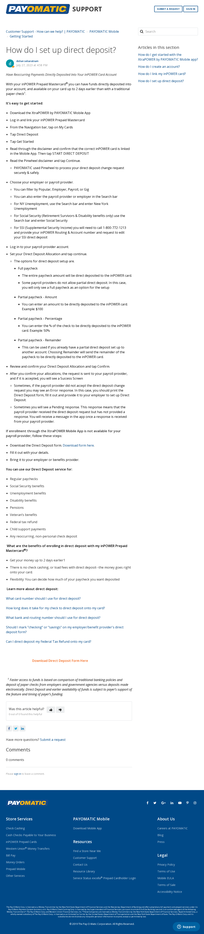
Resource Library (84, 871)
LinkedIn (23, 728)
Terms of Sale (166, 885)
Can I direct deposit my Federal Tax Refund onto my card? (48, 641)
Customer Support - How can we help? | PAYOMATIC (45, 31)
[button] (51, 710)
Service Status (82, 878)
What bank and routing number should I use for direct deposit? (53, 617)
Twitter (16, 728)
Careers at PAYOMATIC (172, 828)
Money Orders (15, 862)
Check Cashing (15, 828)
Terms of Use (166, 871)
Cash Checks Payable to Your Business (31, 835)
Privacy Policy (166, 864)
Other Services (15, 876)
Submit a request (168, 8)
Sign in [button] (190, 8)
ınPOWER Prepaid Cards (21, 842)
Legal (162, 855)
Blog (160, 835)
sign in (17, 774)
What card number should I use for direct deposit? (43, 598)
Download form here (78, 445)
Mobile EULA (165, 878)
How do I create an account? (159, 66)
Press (161, 842)
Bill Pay (10, 855)
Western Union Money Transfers (28, 848)
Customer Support (85, 858)
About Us (166, 819)
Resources (82, 841)
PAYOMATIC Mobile (104, 31)
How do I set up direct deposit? (161, 81)
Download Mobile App (87, 828)
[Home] (38, 9)
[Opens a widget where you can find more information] (186, 927)
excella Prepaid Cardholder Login (114, 878)
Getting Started (21, 36)
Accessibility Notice (169, 892)
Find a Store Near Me (87, 851)
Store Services (19, 819)
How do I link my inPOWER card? (162, 74)
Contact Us (80, 864)
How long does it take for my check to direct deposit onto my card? (55, 608)
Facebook (9, 728)
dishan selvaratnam (27, 61)
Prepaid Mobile (15, 869)
